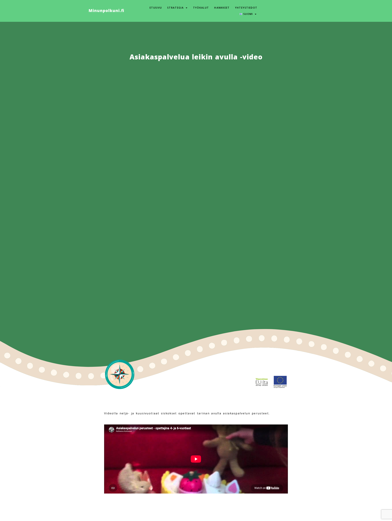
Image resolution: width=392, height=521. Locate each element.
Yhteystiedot (246, 7)
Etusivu (156, 7)
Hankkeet (222, 7)
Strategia (175, 7)
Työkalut (201, 7)
